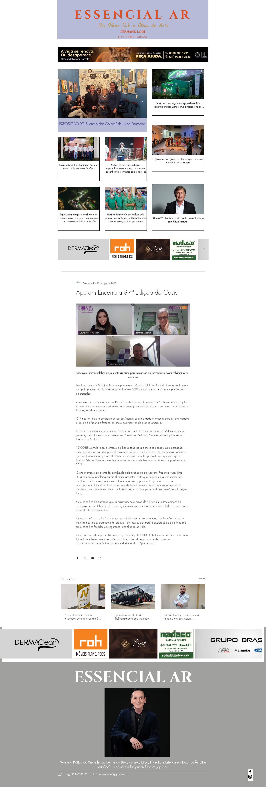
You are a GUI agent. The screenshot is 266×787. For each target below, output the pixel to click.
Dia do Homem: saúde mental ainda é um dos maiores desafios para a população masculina (181, 616)
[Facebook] (250, 771)
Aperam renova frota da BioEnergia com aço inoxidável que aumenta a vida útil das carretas (133, 616)
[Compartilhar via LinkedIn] (92, 557)
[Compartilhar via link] (100, 557)
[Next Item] (141, 101)
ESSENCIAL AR (132, 15)
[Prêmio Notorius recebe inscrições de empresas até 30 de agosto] (83, 596)
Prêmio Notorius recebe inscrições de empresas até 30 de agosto (82, 616)
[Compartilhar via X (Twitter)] (85, 557)
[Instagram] (250, 776)
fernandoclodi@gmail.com (113, 775)
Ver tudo (201, 578)
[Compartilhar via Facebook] (77, 557)
